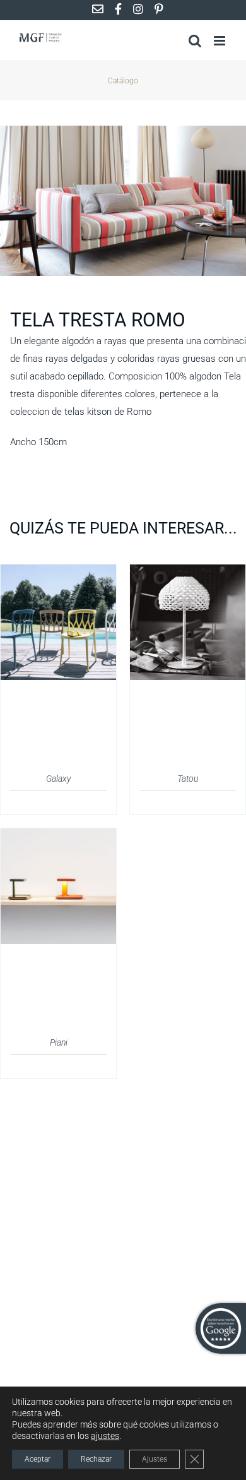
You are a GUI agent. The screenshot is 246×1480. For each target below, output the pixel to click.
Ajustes (154, 1459)
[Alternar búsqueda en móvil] (195, 40)
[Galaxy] (58, 572)
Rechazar (96, 1459)
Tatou (187, 778)
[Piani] (58, 836)
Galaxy (58, 778)
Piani (58, 1042)
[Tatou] (187, 572)
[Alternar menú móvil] (220, 40)
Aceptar (37, 1459)
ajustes (105, 1436)
